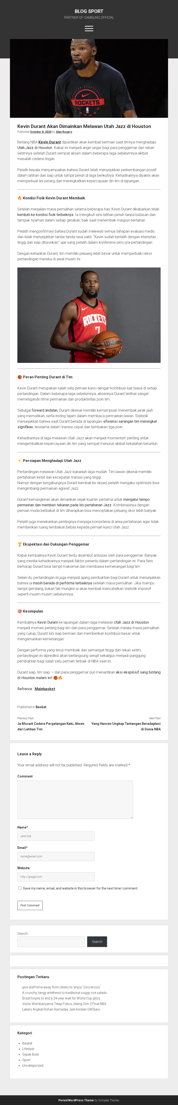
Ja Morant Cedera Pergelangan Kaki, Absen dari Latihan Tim (50, 726)
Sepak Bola (30, 1054)
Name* (22, 827)
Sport (26, 1060)
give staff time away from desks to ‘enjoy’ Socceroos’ (61, 987)
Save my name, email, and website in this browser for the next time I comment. (80, 888)
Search (22, 933)
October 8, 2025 (40, 132)
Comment (25, 776)
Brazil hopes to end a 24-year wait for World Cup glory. (61, 998)
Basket (41, 707)
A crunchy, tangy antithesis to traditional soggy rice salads (64, 993)
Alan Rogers (64, 132)
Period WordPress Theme (76, 1100)
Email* (22, 848)
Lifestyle (28, 1049)
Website (23, 868)
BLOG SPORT (89, 11)
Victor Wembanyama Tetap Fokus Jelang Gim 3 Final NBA (64, 1004)
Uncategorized (32, 1065)
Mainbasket (45, 689)
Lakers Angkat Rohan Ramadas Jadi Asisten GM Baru (61, 1009)
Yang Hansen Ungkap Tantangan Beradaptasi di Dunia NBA (126, 726)
